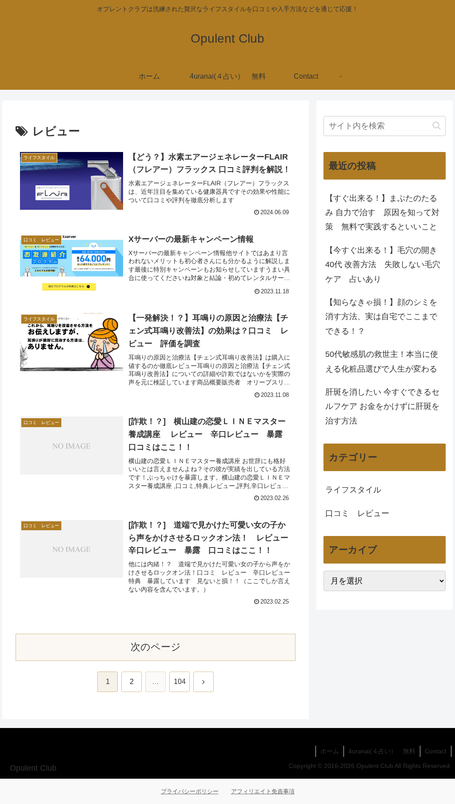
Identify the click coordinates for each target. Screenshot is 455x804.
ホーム (329, 751)
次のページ (156, 646)
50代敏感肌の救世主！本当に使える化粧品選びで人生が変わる (381, 361)
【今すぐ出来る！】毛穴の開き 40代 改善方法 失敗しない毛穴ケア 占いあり (382, 265)
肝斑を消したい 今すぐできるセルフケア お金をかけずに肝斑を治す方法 (382, 406)
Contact (436, 751)
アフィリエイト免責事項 (263, 791)
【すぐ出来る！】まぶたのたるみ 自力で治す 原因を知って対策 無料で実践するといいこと (382, 213)
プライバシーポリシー (190, 791)
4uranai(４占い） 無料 (381, 751)
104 (180, 681)
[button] (436, 125)
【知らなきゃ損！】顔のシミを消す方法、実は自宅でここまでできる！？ (381, 317)
